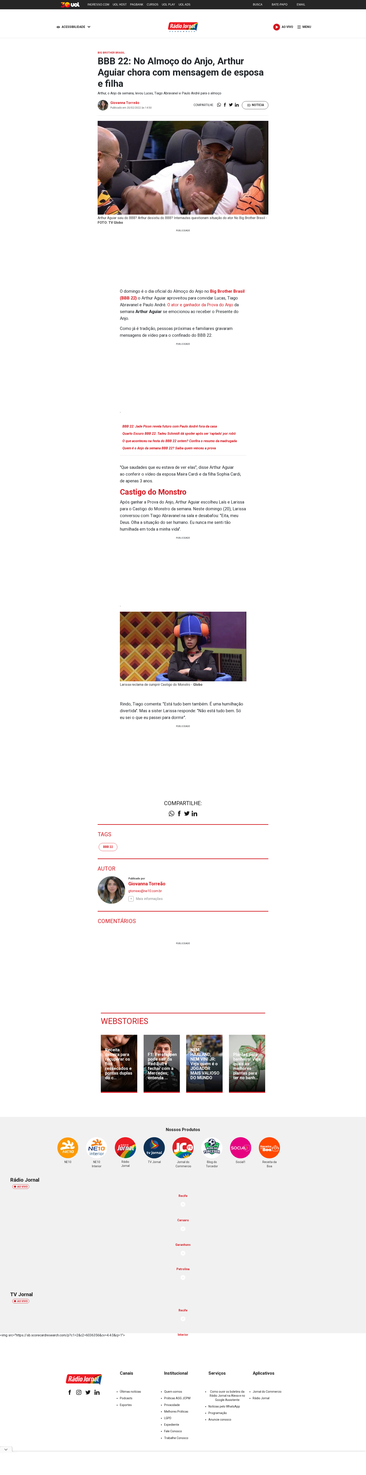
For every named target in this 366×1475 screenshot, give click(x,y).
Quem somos (173, 1391)
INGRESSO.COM (98, 4)
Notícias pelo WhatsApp (224, 1406)
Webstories (124, 1021)
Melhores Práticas (176, 1411)
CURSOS (152, 4)
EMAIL (301, 4)
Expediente (171, 1424)
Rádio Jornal (261, 1398)
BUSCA (257, 4)
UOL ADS (184, 4)
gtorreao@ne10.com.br (145, 891)
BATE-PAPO (279, 4)
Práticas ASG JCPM (177, 1398)
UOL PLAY (168, 4)
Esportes (126, 1405)
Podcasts (126, 1398)
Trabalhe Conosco (176, 1438)
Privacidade (172, 1405)
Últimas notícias (130, 1391)
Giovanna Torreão (124, 103)
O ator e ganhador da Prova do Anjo (200, 304)
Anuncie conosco (219, 1419)
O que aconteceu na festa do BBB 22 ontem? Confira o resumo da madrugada (179, 441)
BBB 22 (108, 847)
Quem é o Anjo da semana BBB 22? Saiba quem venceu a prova (169, 448)
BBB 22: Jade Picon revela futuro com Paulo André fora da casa (169, 426)
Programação (217, 1413)
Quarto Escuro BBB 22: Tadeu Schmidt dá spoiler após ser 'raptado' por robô (179, 434)
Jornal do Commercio (267, 1391)
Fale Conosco (173, 1431)
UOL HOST (120, 4)
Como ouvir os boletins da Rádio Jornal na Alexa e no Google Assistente (227, 1395)
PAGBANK (136, 4)
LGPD (167, 1418)
